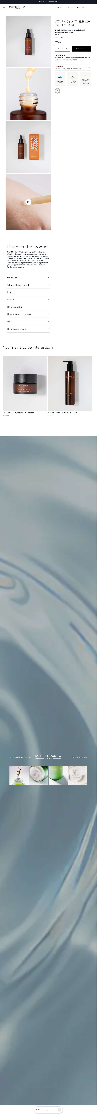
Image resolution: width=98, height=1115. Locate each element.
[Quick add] (44, 408)
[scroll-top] (92, 1110)
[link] (25, 383)
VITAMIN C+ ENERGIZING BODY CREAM (62, 413)
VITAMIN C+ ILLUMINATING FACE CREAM (18, 413)
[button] (69, 7)
